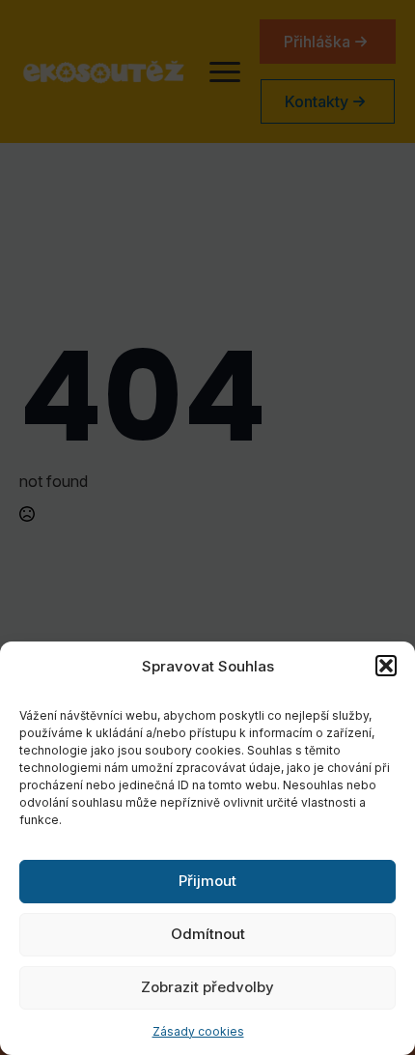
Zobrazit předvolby (207, 987)
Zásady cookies (198, 1031)
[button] (386, 665)
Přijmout (207, 880)
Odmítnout (208, 934)
